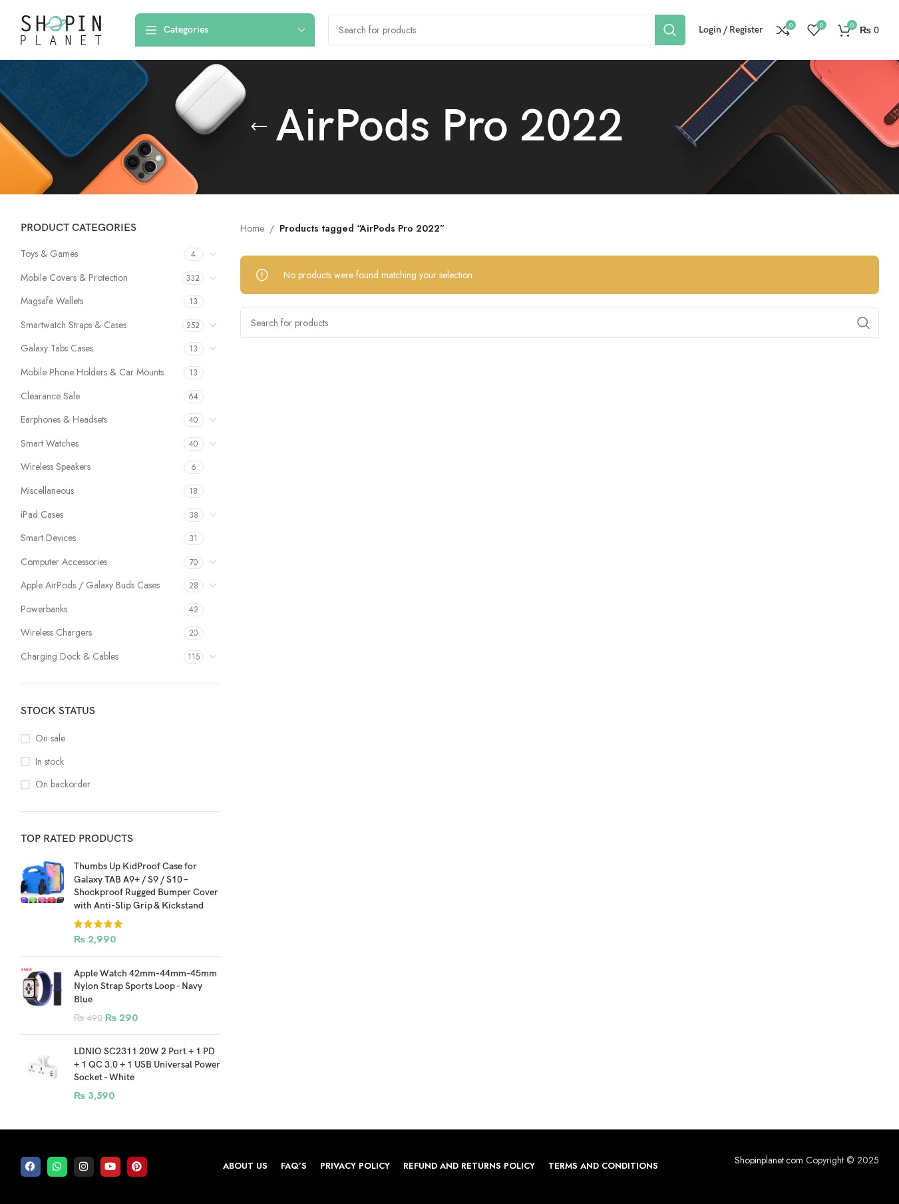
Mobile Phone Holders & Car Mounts (92, 372)
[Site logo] (61, 28)
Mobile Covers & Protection (74, 277)
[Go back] (258, 127)
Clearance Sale (50, 396)
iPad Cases (42, 514)
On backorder (62, 784)
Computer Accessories (64, 561)
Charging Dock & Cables (69, 656)
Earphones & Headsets (64, 419)
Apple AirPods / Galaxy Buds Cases (90, 585)
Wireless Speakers (55, 466)
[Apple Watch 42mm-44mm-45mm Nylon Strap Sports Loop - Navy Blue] (42, 995)
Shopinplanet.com (769, 1160)
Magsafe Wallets (52, 300)
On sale (50, 738)
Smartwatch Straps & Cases (73, 324)
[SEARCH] (670, 30)
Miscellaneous (47, 490)
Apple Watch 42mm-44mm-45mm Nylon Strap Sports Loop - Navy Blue (145, 986)
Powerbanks (44, 609)
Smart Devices (48, 537)
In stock (49, 761)
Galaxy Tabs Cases (57, 348)
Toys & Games (49, 253)
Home (252, 228)
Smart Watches (50, 443)
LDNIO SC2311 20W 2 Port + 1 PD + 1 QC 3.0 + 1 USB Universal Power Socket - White (147, 1064)
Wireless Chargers (56, 632)
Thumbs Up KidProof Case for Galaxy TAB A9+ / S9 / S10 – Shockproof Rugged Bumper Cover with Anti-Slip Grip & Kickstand (146, 886)
